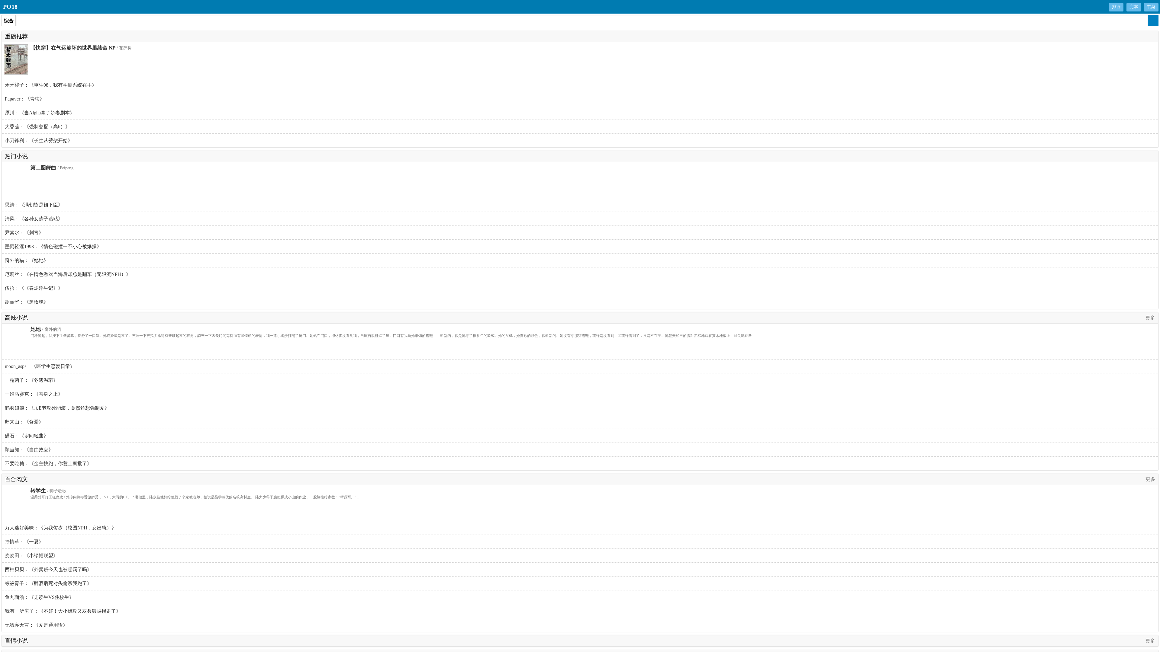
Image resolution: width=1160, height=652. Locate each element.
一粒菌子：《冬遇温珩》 (31, 380)
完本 (1133, 7)
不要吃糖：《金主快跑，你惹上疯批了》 (48, 463)
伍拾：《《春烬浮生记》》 (34, 288)
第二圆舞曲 (43, 168)
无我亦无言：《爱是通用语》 (36, 625)
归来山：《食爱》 (24, 421)
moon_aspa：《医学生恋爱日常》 (40, 366)
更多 (1150, 317)
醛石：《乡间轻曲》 (26, 435)
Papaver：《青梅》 (24, 98)
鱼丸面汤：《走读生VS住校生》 (39, 597)
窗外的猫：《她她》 (26, 260)
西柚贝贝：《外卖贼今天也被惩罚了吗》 (48, 569)
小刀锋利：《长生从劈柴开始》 (38, 140)
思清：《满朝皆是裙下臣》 (34, 204)
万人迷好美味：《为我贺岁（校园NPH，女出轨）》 (60, 527)
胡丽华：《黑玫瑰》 (26, 302)
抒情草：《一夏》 (24, 541)
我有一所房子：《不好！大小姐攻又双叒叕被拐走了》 (63, 611)
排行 (1116, 7)
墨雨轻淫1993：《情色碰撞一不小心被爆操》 (53, 246)
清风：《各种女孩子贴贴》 (34, 218)
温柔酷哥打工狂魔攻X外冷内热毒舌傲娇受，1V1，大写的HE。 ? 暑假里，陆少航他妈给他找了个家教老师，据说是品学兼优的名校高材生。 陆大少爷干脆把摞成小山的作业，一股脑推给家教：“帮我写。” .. (195, 497)
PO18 (10, 6)
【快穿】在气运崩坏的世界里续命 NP (73, 48)
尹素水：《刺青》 (24, 232)
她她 (36, 329)
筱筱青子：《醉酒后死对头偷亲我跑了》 (48, 583)
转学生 (38, 491)
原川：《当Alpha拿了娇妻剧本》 (40, 112)
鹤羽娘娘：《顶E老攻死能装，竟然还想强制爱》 (57, 408)
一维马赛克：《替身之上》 (34, 394)
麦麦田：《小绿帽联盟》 (31, 555)
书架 (1151, 7)
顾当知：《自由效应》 (29, 449)
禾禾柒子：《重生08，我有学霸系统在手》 (51, 85)
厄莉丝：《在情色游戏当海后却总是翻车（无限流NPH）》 (68, 274)
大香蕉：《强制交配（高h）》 (37, 126)
